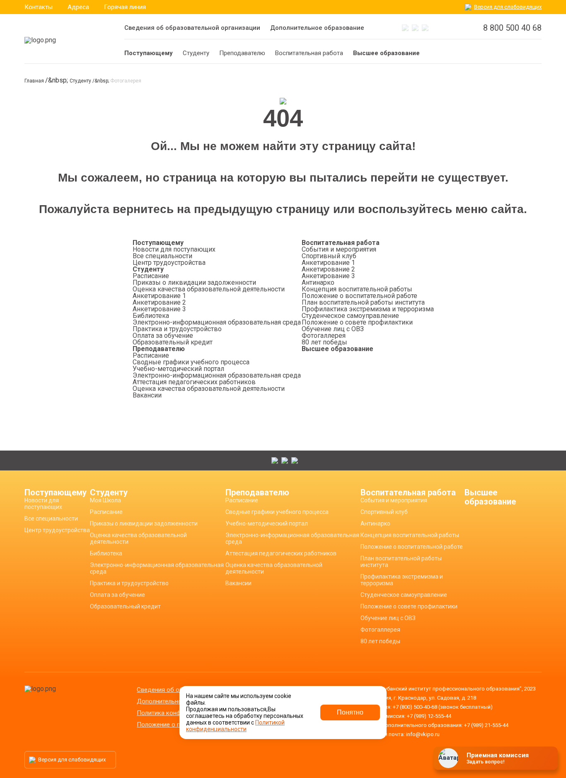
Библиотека (151, 316)
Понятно (350, 712)
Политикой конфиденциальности (235, 725)
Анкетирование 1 (159, 296)
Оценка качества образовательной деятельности (209, 289)
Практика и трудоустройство (177, 329)
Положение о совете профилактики (357, 322)
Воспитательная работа (341, 243)
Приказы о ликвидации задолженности (194, 282)
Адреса (78, 7)
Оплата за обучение (163, 335)
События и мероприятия (339, 249)
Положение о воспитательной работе (359, 296)
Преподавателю (159, 349)
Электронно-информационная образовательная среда (217, 322)
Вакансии (147, 395)
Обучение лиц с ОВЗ (333, 329)
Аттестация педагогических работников (194, 382)
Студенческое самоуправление (350, 316)
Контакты (38, 7)
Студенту (81, 81)
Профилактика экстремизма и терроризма (368, 309)
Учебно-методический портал (178, 369)
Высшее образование (337, 349)
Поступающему (158, 243)
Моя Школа (105, 500)
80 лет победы (324, 342)
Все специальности (162, 256)
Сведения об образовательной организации (192, 28)
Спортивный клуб (329, 256)
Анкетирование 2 (159, 302)
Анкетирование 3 (159, 309)
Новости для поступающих (174, 249)
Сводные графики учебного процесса (191, 362)
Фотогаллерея (324, 335)
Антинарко (318, 282)
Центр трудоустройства (169, 263)
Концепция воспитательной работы (357, 289)
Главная (34, 81)
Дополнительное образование (317, 28)
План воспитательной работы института (363, 302)
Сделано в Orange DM (491, 760)
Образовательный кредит (173, 342)
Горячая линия (125, 7)
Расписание (151, 276)
